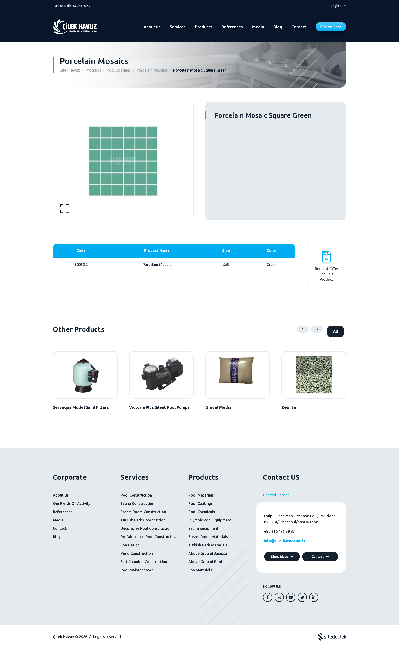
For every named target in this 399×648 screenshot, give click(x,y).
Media (258, 26)
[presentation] (303, 329)
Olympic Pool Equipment (209, 520)
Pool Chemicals (201, 512)
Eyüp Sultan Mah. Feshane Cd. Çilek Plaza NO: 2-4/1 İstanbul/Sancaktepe (300, 519)
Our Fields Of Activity (71, 503)
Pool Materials (201, 495)
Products (203, 26)
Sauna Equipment (203, 528)
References (232, 26)
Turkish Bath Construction (143, 520)
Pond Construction (137, 553)
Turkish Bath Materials (207, 545)
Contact (298, 26)
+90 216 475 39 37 (279, 531)
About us (152, 26)
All (335, 331)
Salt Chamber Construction (144, 562)
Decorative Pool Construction (146, 528)
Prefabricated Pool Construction (149, 537)
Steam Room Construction (143, 512)
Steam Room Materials (208, 537)
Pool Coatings (200, 503)
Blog (277, 26)
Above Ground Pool (205, 562)
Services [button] (178, 26)
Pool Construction (136, 495)
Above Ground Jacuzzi (207, 553)
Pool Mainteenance (137, 570)
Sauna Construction (137, 503)
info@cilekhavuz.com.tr (284, 541)
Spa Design (130, 545)
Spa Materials (200, 570)
